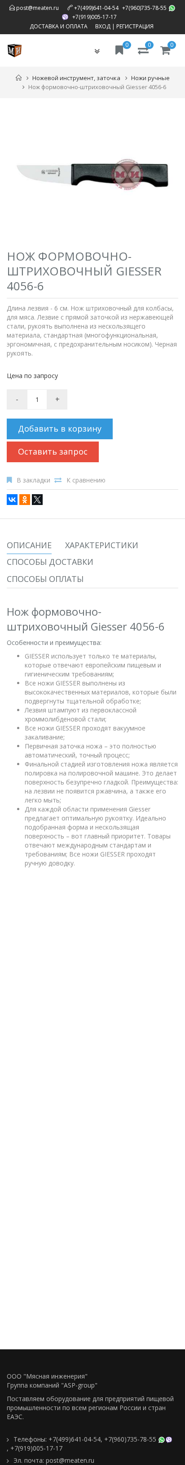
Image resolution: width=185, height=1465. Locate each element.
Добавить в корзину (59, 428)
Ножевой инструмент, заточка (76, 78)
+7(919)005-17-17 (94, 17)
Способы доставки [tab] (50, 561)
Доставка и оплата (59, 26)
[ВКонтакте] (12, 499)
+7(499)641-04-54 (96, 8)
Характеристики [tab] (101, 545)
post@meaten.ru (37, 8)
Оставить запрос (53, 451)
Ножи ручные (150, 78)
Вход (102, 26)
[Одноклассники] (24, 499)
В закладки (33, 480)
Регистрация (135, 26)
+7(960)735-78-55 (144, 8)
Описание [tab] (29, 545)
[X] (37, 499)
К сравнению (86, 480)
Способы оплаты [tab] (45, 578)
